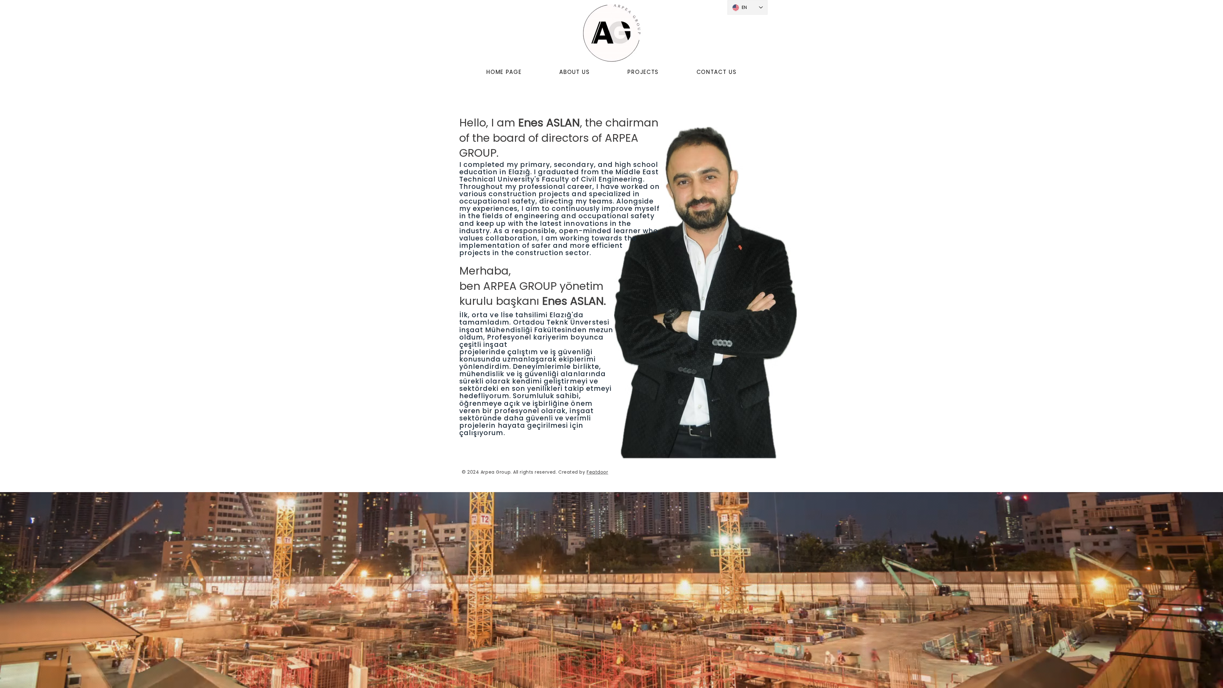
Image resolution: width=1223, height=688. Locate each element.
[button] (574, 72)
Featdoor (597, 472)
